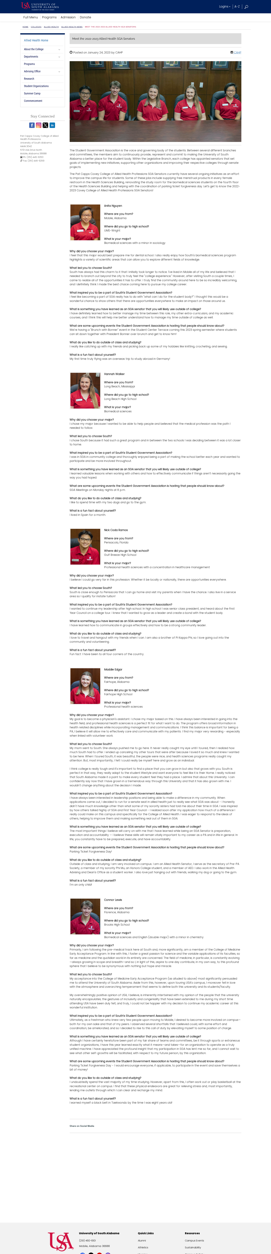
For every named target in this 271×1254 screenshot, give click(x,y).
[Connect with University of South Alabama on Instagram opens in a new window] (108, 1249)
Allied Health (51, 27)
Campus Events (194, 1240)
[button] (246, 6)
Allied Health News (71, 27)
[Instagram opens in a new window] (39, 125)
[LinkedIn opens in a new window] (53, 125)
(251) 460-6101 (87, 1240)
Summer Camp (32, 93)
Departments (31, 56)
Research (29, 78)
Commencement (33, 100)
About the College (33, 49)
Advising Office (32, 71)
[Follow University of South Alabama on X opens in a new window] (91, 1249)
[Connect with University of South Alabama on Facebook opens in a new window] (83, 1249)
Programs (49, 17)
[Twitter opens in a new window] (46, 125)
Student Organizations (36, 86)
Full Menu (30, 17)
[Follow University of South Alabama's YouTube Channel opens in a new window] (100, 1249)
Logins (223, 6)
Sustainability (193, 1247)
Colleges (36, 27)
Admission (68, 17)
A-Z (237, 6)
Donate (85, 17)
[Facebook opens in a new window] (32, 125)
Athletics (143, 1247)
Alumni (142, 1240)
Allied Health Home (36, 40)
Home (25, 27)
